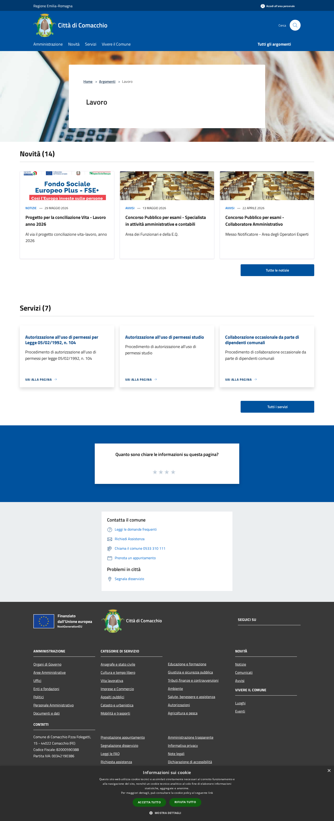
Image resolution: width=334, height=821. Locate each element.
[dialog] (167, 793)
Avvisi (130, 208)
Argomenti (107, 81)
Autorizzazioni (179, 705)
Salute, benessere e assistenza (191, 696)
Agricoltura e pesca (182, 713)
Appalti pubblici (112, 697)
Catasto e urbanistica (117, 705)
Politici (38, 697)
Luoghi (240, 703)
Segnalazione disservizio (119, 745)
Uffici (37, 680)
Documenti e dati (46, 713)
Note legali (176, 753)
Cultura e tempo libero (118, 672)
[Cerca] (295, 25)
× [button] (329, 770)
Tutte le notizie (277, 270)
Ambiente (175, 688)
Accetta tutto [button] (149, 802)
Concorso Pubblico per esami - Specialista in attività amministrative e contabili (165, 221)
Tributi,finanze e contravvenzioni (193, 680)
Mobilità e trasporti (115, 713)
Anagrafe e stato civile (118, 664)
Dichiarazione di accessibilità (190, 762)
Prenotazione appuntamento (123, 737)
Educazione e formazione (187, 664)
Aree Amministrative (49, 672)
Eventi (240, 711)
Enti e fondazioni (46, 688)
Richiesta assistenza (116, 762)
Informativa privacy (183, 745)
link (210, 793)
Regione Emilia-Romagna (52, 6)
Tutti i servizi (277, 406)
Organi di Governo (47, 664)
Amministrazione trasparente (190, 737)
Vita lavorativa (112, 680)
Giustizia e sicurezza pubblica (190, 672)
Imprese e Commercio (117, 688)
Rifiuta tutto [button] (185, 802)
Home (87, 81)
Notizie (31, 208)
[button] (167, 813)
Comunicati (244, 672)
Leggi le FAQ (110, 753)
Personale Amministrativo (53, 705)
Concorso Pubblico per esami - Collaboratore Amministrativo (254, 221)
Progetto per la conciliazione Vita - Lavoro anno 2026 (65, 221)
